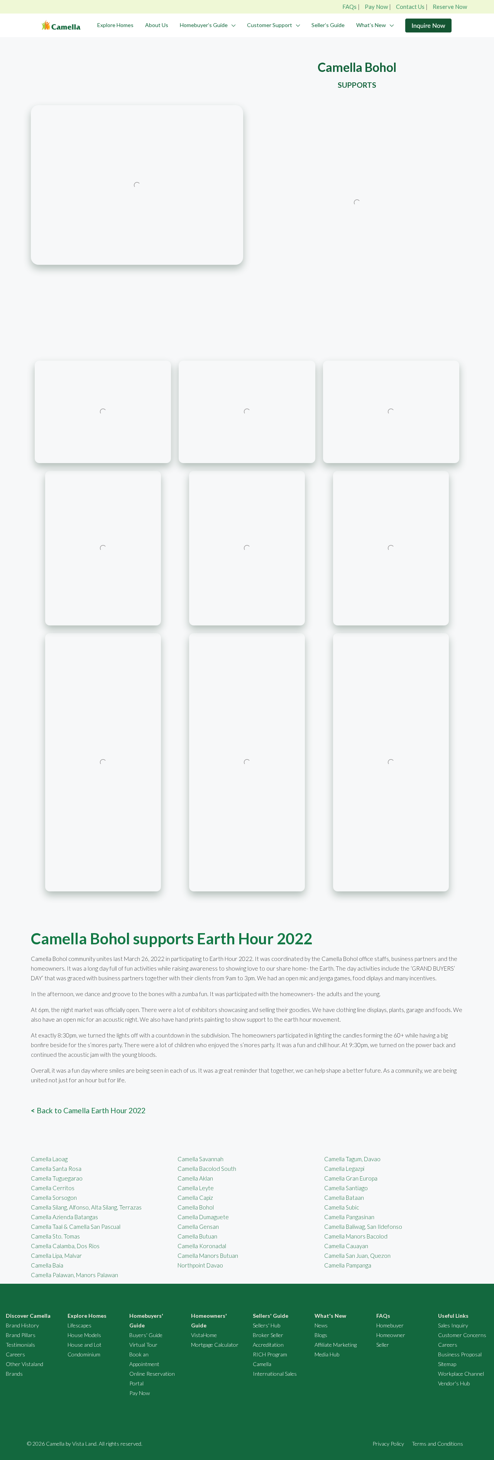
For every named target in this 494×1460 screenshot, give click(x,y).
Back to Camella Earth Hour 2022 (88, 1110)
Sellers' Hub (266, 1325)
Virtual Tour (143, 1344)
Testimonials (20, 1344)
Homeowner (390, 1335)
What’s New (371, 25)
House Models (84, 1335)
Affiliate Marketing (336, 1344)
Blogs (321, 1335)
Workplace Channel (461, 1373)
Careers (15, 1354)
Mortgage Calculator (215, 1344)
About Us (156, 25)
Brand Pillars (21, 1335)
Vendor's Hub (454, 1383)
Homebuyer (390, 1325)
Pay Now (376, 6)
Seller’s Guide (328, 25)
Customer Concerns (462, 1335)
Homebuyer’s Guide (204, 25)
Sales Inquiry (453, 1325)
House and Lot (85, 1344)
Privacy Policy (388, 1443)
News (321, 1325)
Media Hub (327, 1354)
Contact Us (410, 6)
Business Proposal (460, 1354)
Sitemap (447, 1364)
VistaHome (204, 1335)
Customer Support (269, 25)
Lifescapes (79, 1325)
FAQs (349, 6)
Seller (382, 1344)
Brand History (22, 1325)
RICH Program (270, 1354)
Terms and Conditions (437, 1443)
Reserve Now (450, 6)
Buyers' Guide (145, 1335)
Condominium (84, 1354)
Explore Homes (115, 25)
